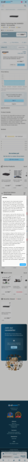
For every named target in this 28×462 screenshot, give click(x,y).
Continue (23, 264)
